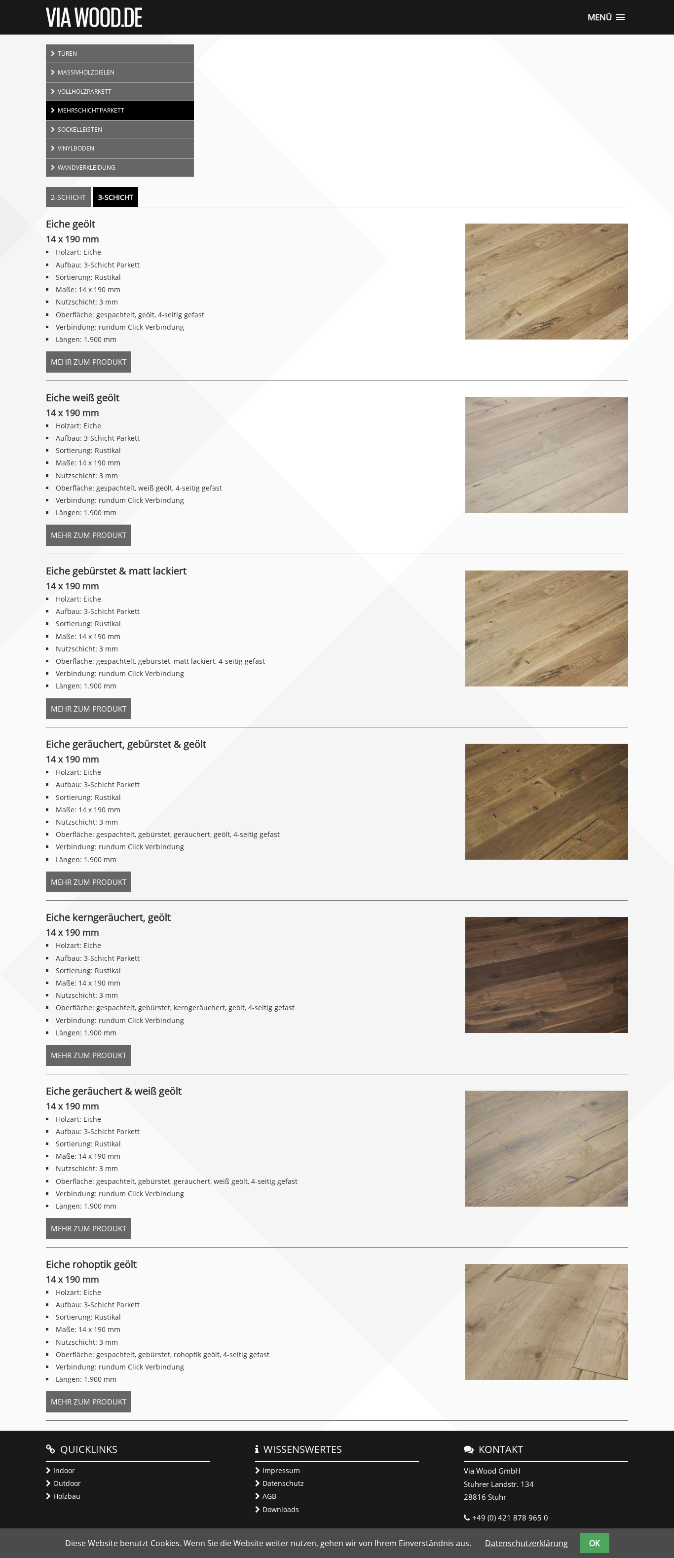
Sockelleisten (80, 129)
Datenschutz (283, 1483)
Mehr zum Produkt (91, 364)
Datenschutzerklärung (526, 1543)
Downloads (280, 1509)
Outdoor (67, 1483)
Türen (67, 53)
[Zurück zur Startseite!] (94, 24)
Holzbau (66, 1496)
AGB (269, 1496)
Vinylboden (76, 148)
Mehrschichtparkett (91, 110)
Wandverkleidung (86, 167)
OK (594, 1543)
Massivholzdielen (86, 72)
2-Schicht (68, 197)
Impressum (281, 1470)
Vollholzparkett (85, 91)
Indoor (64, 1470)
